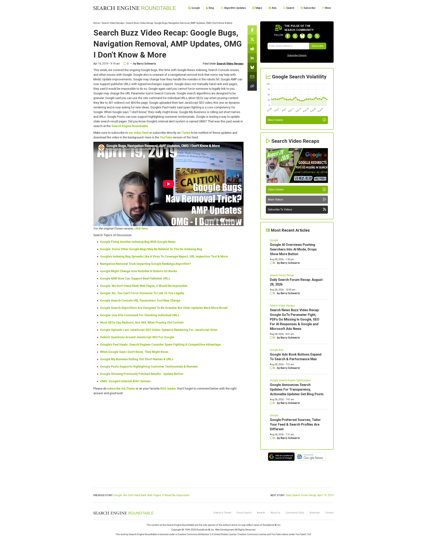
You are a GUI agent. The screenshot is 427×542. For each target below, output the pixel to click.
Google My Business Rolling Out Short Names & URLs (136, 359)
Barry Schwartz (146, 63)
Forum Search (244, 512)
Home (96, 23)
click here (140, 228)
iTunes (185, 132)
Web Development (225, 529)
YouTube (166, 137)
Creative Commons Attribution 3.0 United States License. (207, 534)
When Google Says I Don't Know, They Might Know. (134, 352)
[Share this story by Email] (252, 76)
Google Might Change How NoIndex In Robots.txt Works (138, 271)
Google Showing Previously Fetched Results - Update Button (141, 374)
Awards (261, 512)
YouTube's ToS (303, 534)
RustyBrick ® (203, 529)
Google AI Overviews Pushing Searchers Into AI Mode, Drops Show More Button (293, 249)
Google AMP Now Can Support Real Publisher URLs (135, 278)
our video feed (139, 132)
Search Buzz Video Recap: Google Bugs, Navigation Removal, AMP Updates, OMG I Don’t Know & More (179, 23)
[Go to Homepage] (134, 8)
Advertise (315, 512)
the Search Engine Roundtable (178, 525)
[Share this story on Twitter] (252, 39)
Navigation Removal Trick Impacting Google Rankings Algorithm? (145, 263)
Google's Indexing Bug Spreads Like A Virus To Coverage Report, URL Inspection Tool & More (164, 256)
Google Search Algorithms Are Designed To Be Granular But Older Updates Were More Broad (164, 308)
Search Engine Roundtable (129, 126)
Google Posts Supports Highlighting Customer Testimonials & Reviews (149, 366)
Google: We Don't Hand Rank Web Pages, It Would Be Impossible (143, 286)
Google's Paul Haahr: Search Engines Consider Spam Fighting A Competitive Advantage (160, 344)
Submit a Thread (222, 512)
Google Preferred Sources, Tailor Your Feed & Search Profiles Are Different (295, 424)
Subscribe (318, 46)
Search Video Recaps (113, 23)
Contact (329, 512)
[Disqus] (168, 443)
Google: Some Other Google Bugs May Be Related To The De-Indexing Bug (151, 249)
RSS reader (168, 388)
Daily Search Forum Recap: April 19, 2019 (310, 495)
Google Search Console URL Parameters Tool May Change (140, 300)
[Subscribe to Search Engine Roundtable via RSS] (317, 36)
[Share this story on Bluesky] (252, 67)
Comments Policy (295, 512)
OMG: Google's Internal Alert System (125, 381)
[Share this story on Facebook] (252, 30)
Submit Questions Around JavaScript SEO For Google (137, 337)
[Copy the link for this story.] (252, 86)
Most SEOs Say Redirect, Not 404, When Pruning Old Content (142, 322)
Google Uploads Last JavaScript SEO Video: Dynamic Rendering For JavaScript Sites (158, 330)
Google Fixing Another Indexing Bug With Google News (137, 241)
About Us (275, 512)
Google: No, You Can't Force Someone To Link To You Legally (142, 293)
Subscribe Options (297, 55)
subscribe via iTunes (121, 388)
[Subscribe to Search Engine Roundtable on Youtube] (309, 36)
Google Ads (277, 350)
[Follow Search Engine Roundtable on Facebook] (287, 36)
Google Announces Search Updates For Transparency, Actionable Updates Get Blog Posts (297, 389)
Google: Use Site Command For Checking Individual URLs (139, 315)
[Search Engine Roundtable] (123, 514)
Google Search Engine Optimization (290, 380)
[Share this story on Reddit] (252, 48)
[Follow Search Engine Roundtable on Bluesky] (302, 36)
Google (274, 240)
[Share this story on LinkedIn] (252, 58)
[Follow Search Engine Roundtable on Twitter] (295, 36)
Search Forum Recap (282, 275)
